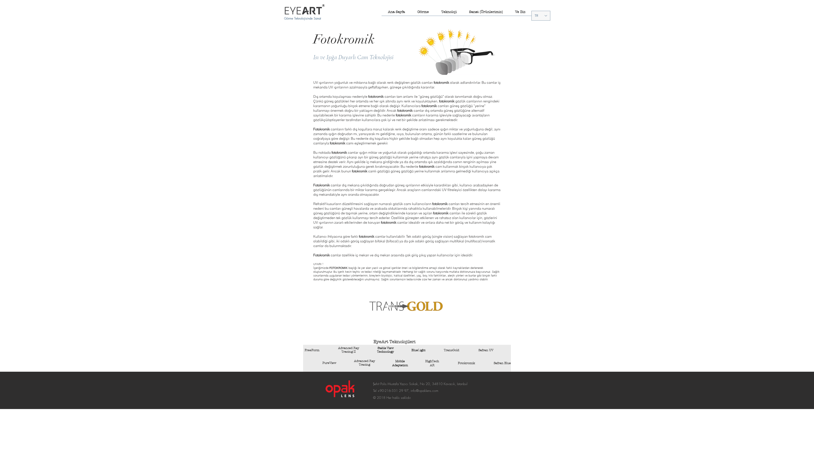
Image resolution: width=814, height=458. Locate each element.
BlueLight (418, 350)
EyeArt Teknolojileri (394, 341)
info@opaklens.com (424, 390)
